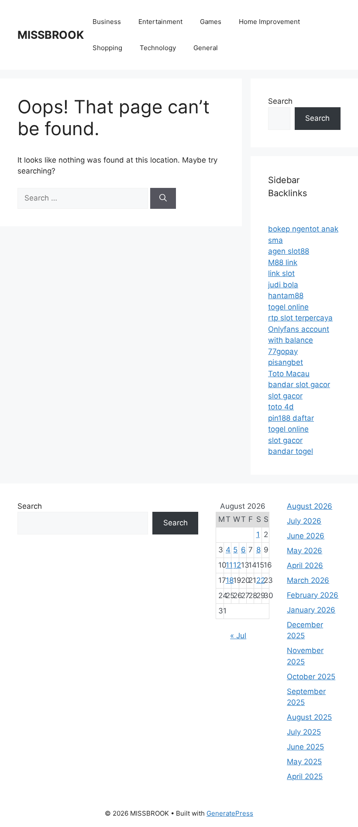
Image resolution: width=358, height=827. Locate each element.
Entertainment (160, 21)
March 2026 (308, 580)
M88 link (282, 262)
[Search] (163, 198)
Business (107, 21)
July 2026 (304, 521)
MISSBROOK (50, 34)
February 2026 (312, 595)
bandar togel (290, 451)
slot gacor (285, 395)
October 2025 (311, 676)
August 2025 (309, 717)
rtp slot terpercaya (300, 317)
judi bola (283, 284)
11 (229, 565)
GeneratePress (230, 813)
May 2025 (304, 761)
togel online (288, 307)
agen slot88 (288, 251)
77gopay (283, 351)
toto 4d (281, 406)
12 (237, 565)
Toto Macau (289, 373)
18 (230, 580)
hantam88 (285, 295)
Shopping (107, 48)
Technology (158, 48)
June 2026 (305, 535)
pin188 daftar (291, 418)
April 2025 (305, 776)
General (205, 48)
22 (260, 580)
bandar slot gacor (299, 384)
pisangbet (285, 362)
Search (280, 101)
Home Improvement (269, 21)
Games (210, 21)
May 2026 (304, 550)
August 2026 (309, 506)
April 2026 (305, 565)
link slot (281, 273)
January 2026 (311, 610)
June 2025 (305, 746)
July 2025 (304, 732)
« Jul (238, 635)
